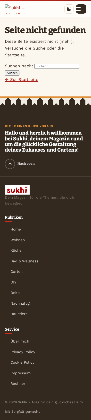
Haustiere (19, 314)
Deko (15, 293)
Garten (16, 271)
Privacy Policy (22, 352)
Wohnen (17, 240)
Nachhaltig (20, 303)
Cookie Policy (22, 362)
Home (15, 229)
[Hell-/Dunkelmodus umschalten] (69, 9)
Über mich (19, 341)
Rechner (17, 383)
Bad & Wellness (24, 261)
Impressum (20, 373)
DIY (13, 282)
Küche (16, 250)
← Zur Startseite (21, 79)
